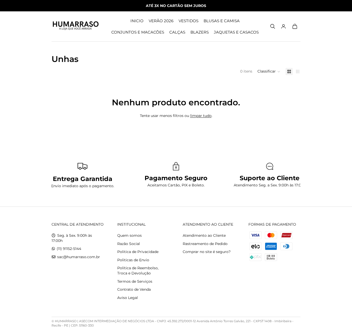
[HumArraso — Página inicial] (75, 26)
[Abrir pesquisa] (272, 26)
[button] (268, 71)
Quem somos (129, 235)
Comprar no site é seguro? (207, 251)
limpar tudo (201, 115)
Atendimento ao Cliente (204, 235)
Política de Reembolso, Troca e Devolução (137, 270)
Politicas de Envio (133, 260)
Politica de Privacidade (137, 251)
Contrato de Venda (134, 289)
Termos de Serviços (134, 281)
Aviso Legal (127, 297)
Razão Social (128, 243)
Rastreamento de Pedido (205, 243)
